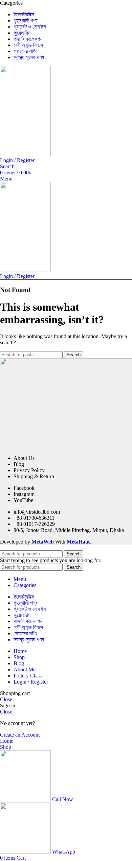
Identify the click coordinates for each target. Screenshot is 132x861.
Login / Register (31, 682)
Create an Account (20, 735)
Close (6, 699)
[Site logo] (25, 154)
